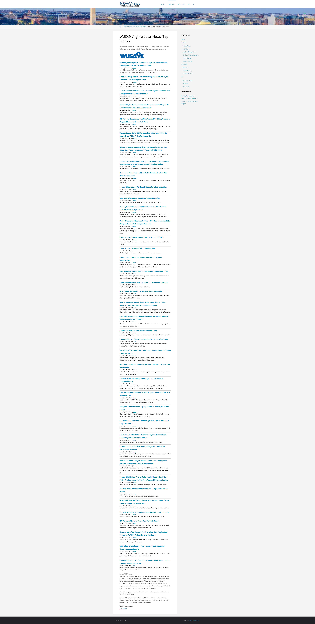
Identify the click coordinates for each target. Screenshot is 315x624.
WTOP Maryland (187, 71)
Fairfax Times (186, 46)
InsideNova (186, 49)
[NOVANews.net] (130, 4)
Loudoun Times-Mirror (189, 52)
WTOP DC (185, 83)
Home (183, 39)
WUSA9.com (123, 609)
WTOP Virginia (187, 58)
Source (134, 68)
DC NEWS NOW (187, 81)
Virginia (183, 42)
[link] (193, 4)
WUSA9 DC (186, 87)
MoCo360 (185, 68)
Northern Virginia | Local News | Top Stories (134, 26)
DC (182, 77)
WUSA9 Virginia (187, 61)
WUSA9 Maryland (188, 74)
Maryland (184, 64)
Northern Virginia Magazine (191, 55)
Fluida (190, 620)
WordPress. (196, 620)
